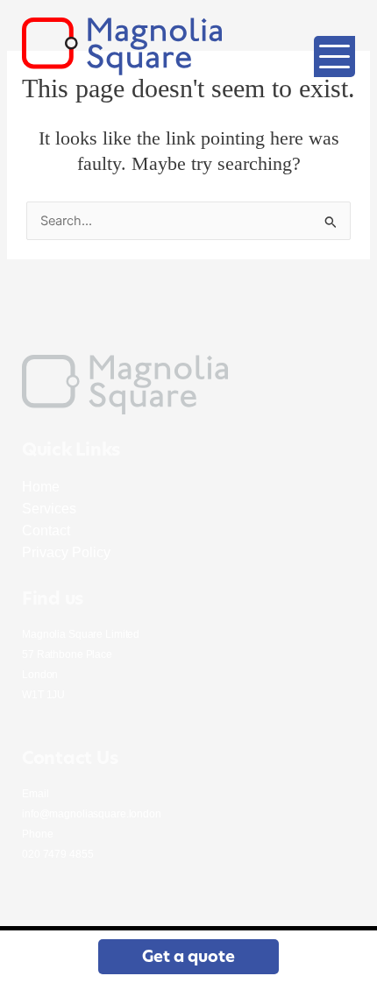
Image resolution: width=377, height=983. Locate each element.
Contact (46, 530)
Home (41, 486)
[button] (188, 956)
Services (49, 508)
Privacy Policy (66, 552)
